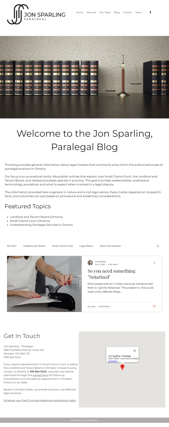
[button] (157, 246)
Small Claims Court (62, 246)
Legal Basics (86, 246)
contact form (41, 375)
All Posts (11, 246)
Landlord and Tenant (34, 246)
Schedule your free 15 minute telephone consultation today (40, 400)
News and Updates (110, 246)
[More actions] (155, 263)
